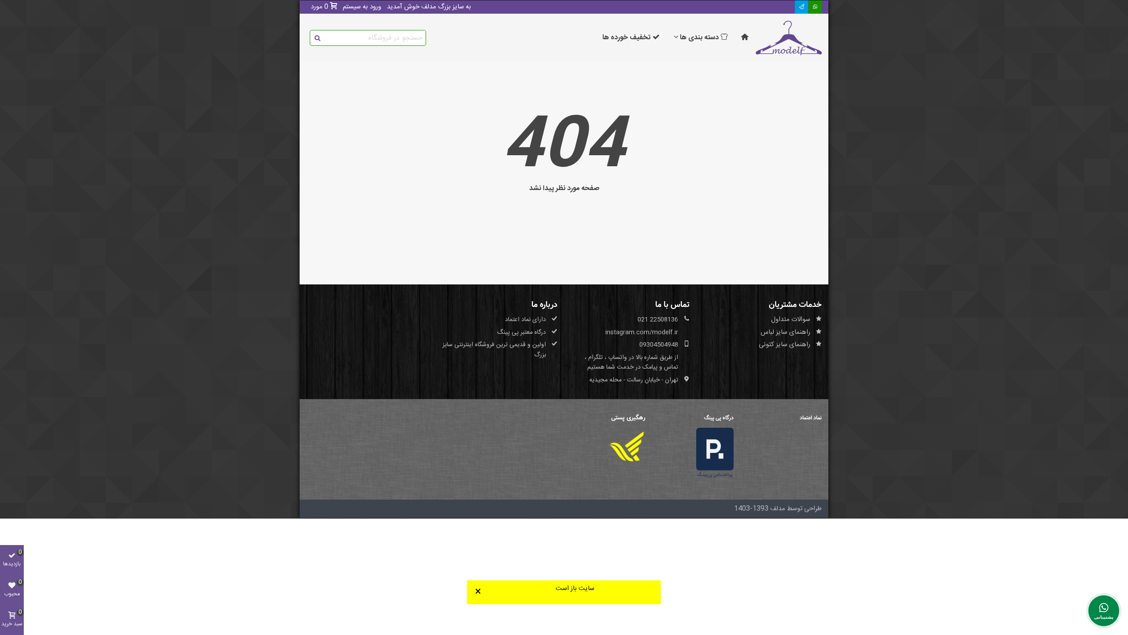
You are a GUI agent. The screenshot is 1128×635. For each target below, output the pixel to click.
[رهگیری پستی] (627, 446)
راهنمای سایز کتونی (784, 344)
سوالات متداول (790, 319)
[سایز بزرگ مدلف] (789, 38)
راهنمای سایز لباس (785, 332)
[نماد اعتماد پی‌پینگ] (715, 453)
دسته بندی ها (699, 38)
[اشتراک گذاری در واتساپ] (815, 7)
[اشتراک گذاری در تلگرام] (801, 7)
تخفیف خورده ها (626, 38)
